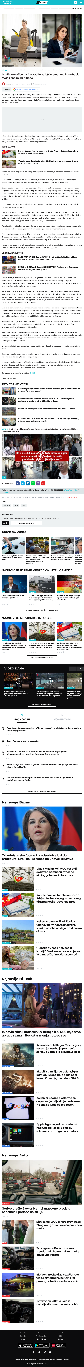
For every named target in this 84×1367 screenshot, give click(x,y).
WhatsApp (68, 490)
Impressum (33, 1359)
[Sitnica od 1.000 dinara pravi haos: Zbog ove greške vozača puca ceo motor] (18, 1232)
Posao (16, 505)
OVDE (32, 373)
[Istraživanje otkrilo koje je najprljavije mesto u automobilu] (18, 1311)
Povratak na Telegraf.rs (7, 2)
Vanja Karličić (10, 84)
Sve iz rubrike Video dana (42, 704)
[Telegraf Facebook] (34, 1352)
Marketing (24, 1359)
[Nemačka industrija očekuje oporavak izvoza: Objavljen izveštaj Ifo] (69, 584)
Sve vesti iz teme (42, 610)
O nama (17, 1359)
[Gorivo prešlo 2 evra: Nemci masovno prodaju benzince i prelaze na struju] (42, 1182)
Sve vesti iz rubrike (42, 657)
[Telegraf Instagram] (45, 1352)
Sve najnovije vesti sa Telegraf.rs (42, 791)
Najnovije (16, 802)
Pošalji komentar (26, 523)
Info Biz (4, 70)
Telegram (5, 492)
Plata (24, 505)
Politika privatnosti (56, 1359)
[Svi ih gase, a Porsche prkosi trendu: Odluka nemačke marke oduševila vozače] (18, 1258)
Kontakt (66, 1359)
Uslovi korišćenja (71, 497)
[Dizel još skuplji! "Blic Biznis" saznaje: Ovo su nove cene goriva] (13, 545)
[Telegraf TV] (50, 1352)
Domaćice (6, 505)
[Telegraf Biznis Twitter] (39, 1352)
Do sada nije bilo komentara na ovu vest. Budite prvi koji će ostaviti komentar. (30, 518)
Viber (76, 490)
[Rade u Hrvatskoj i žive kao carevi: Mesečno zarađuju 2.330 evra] (9, 411)
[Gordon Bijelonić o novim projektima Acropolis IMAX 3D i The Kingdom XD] (18, 681)
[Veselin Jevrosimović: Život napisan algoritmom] (14, 584)
